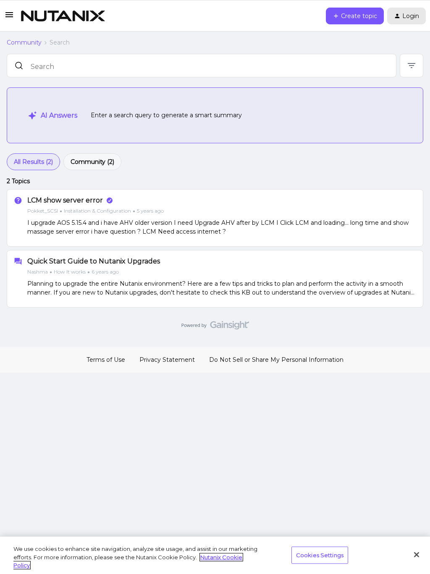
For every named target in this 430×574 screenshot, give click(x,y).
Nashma (37, 272)
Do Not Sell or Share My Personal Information (276, 359)
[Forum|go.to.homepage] (63, 16)
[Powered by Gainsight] (215, 327)
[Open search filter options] (411, 65)
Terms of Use (106, 359)
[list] (95, 210)
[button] (9, 17)
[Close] (416, 554)
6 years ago (105, 272)
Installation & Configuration (97, 211)
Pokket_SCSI (42, 211)
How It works (70, 272)
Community (24, 42)
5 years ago (150, 211)
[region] (215, 555)
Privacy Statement (167, 359)
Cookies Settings (319, 554)
